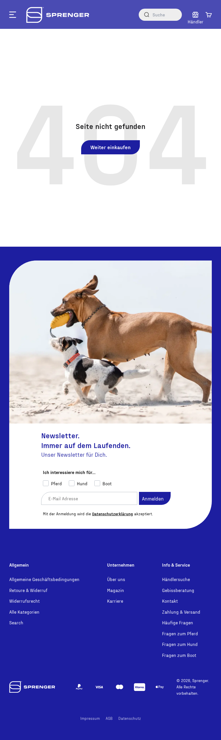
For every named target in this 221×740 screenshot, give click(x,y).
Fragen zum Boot (179, 655)
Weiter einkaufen (110, 147)
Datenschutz (129, 718)
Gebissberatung (178, 590)
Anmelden (153, 498)
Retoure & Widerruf (28, 590)
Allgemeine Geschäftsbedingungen (44, 579)
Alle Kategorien (24, 612)
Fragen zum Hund (180, 644)
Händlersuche (176, 579)
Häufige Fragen (177, 622)
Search (16, 622)
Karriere (115, 601)
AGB (109, 718)
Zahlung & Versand (181, 612)
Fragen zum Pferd (180, 633)
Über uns (116, 579)
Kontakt (170, 601)
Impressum (90, 718)
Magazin (115, 590)
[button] (208, 15)
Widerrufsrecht (24, 601)
